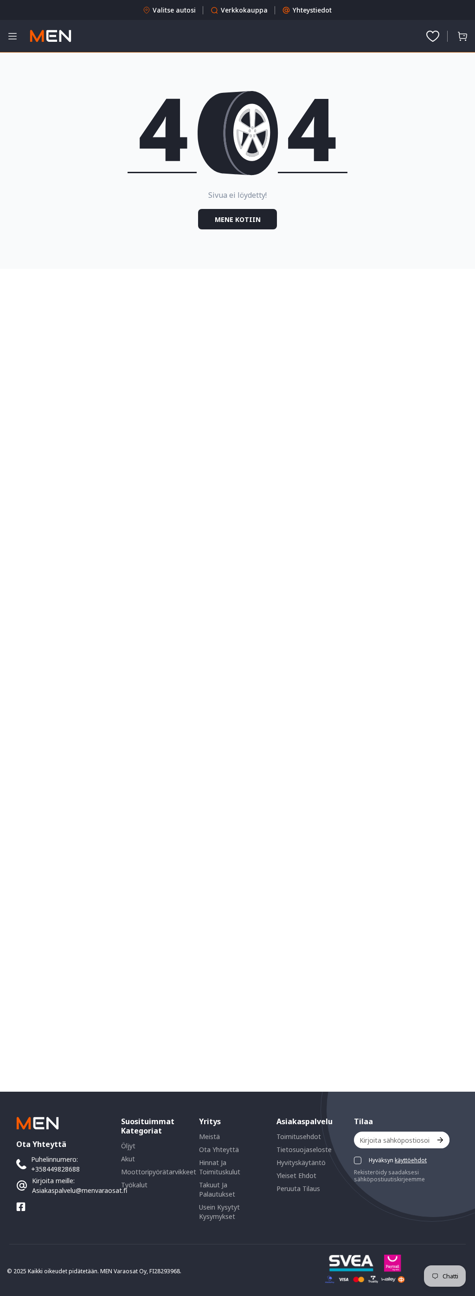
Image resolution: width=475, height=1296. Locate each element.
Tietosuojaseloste (304, 1149)
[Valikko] (12, 36)
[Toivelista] (432, 36)
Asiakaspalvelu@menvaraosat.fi (79, 1190)
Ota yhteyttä (219, 1149)
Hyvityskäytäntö (301, 1162)
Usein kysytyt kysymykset (219, 1212)
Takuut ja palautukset (217, 1189)
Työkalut (134, 1184)
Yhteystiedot (312, 10)
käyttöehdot (411, 1160)
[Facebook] (21, 1206)
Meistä (209, 1136)
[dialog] (32, 1289)
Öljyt (128, 1145)
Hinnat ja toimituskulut (219, 1167)
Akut (128, 1158)
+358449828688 (55, 1169)
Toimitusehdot (298, 1136)
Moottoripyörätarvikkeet (158, 1171)
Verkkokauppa (244, 10)
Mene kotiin (238, 219)
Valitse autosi (174, 10)
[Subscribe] (439, 1140)
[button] (462, 36)
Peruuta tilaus (298, 1188)
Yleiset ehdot (296, 1175)
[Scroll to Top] (457, 1245)
